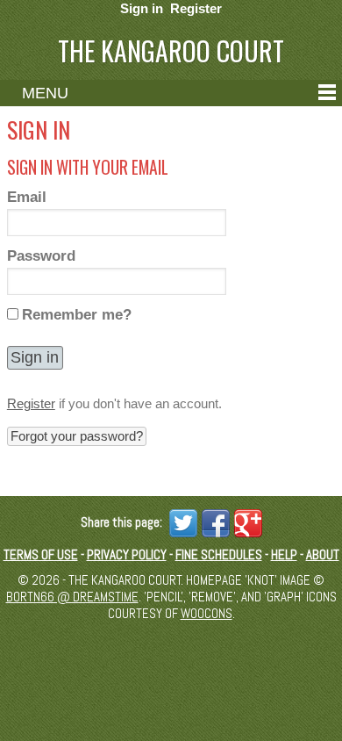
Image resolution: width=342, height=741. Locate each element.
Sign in (141, 8)
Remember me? (77, 314)
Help (284, 554)
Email (26, 197)
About (322, 554)
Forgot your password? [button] (77, 435)
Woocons (206, 613)
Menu (45, 93)
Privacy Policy (127, 554)
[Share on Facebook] (213, 522)
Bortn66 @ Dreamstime (72, 596)
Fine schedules (218, 554)
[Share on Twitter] (181, 522)
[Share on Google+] (246, 522)
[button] (35, 358)
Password (41, 255)
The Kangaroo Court (171, 50)
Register (196, 8)
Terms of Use (41, 554)
